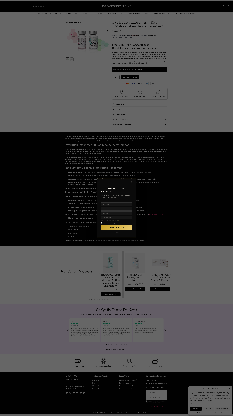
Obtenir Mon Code (116, 227)
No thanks (116, 232)
